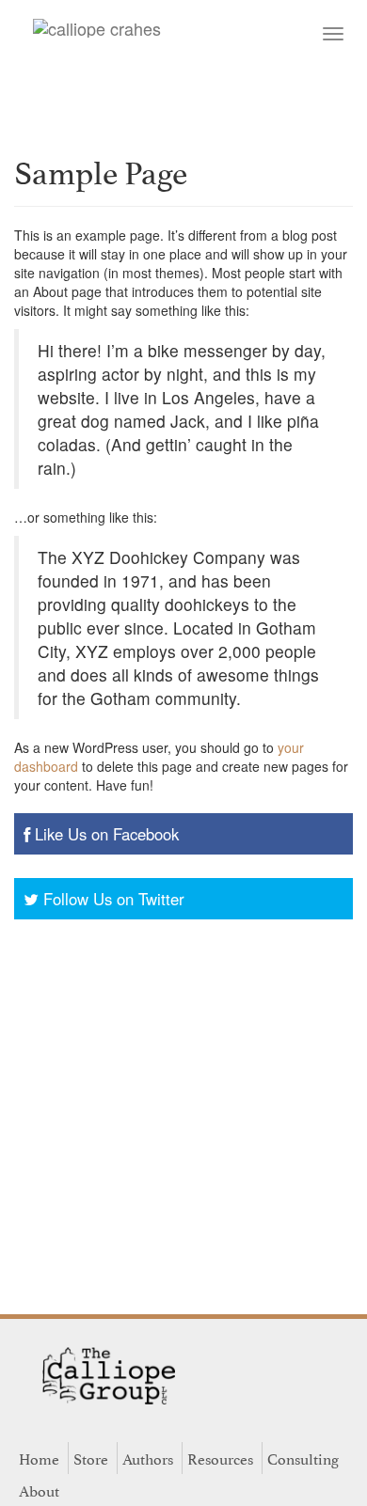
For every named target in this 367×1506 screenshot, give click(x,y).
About (39, 1490)
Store (90, 1458)
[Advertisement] (183, 1112)
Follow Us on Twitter (113, 898)
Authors (147, 1458)
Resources (220, 1458)
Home (39, 1458)
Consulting (303, 1458)
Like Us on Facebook (107, 834)
